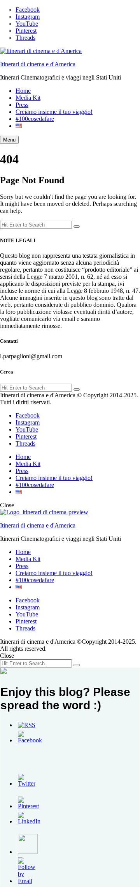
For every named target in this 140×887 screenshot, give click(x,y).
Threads (25, 37)
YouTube (27, 23)
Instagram (28, 16)
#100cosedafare (35, 118)
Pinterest (26, 30)
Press (22, 104)
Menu (9, 140)
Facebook (28, 9)
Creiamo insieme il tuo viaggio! (54, 111)
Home (23, 90)
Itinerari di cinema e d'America (37, 64)
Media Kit (28, 97)
